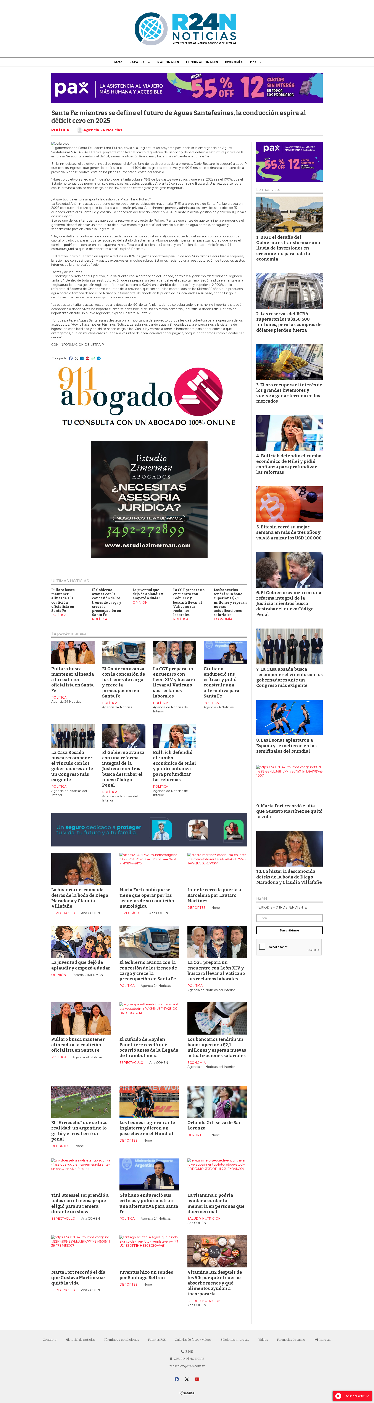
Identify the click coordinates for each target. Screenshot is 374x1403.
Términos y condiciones (121, 1340)
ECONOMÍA (234, 62)
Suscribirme (289, 930)
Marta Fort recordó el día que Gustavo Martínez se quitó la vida (78, 1278)
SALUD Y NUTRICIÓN (204, 1219)
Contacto (49, 1340)
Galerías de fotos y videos (193, 1340)
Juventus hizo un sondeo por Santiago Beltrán (146, 1275)
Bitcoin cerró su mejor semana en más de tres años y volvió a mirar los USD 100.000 (289, 532)
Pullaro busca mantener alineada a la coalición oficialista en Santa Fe (63, 600)
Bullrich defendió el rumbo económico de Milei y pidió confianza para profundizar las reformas (174, 766)
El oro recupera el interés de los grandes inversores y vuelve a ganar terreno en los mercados (289, 393)
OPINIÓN (140, 603)
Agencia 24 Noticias (102, 130)
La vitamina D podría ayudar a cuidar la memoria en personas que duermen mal (216, 1203)
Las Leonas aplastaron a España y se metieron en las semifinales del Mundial (286, 745)
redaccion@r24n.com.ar (187, 1366)
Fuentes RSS (157, 1340)
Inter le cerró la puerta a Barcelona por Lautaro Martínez (214, 895)
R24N (261, 898)
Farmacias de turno (291, 1340)
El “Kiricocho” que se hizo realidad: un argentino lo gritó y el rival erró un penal (79, 1131)
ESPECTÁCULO (63, 913)
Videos (263, 1340)
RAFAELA (137, 62)
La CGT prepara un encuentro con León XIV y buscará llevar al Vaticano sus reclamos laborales (189, 602)
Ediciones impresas (235, 1340)
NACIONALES (168, 62)
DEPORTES (196, 908)
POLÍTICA (60, 130)
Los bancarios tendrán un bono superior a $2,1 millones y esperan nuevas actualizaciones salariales (230, 602)
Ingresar (324, 1340)
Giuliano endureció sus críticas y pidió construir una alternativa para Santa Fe (221, 682)
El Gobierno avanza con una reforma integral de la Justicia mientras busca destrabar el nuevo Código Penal (123, 769)
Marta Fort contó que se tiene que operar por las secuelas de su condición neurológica (146, 898)
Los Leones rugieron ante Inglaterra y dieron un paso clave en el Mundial (147, 1128)
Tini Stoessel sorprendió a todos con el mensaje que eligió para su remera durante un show (80, 1203)
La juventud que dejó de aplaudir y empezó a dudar (148, 594)
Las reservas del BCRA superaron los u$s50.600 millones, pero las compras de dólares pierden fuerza (289, 322)
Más (253, 62)
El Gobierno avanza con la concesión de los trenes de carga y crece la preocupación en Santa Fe (106, 602)
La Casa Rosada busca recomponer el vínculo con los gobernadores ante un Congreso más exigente (72, 766)
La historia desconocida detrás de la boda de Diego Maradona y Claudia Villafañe (79, 898)
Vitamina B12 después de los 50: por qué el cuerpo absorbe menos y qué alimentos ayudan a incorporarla (214, 1283)
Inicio (117, 62)
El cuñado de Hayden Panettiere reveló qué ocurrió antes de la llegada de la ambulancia (148, 1047)
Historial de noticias (80, 1340)
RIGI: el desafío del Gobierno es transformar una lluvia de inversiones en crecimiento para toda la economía (288, 248)
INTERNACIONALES (202, 62)
